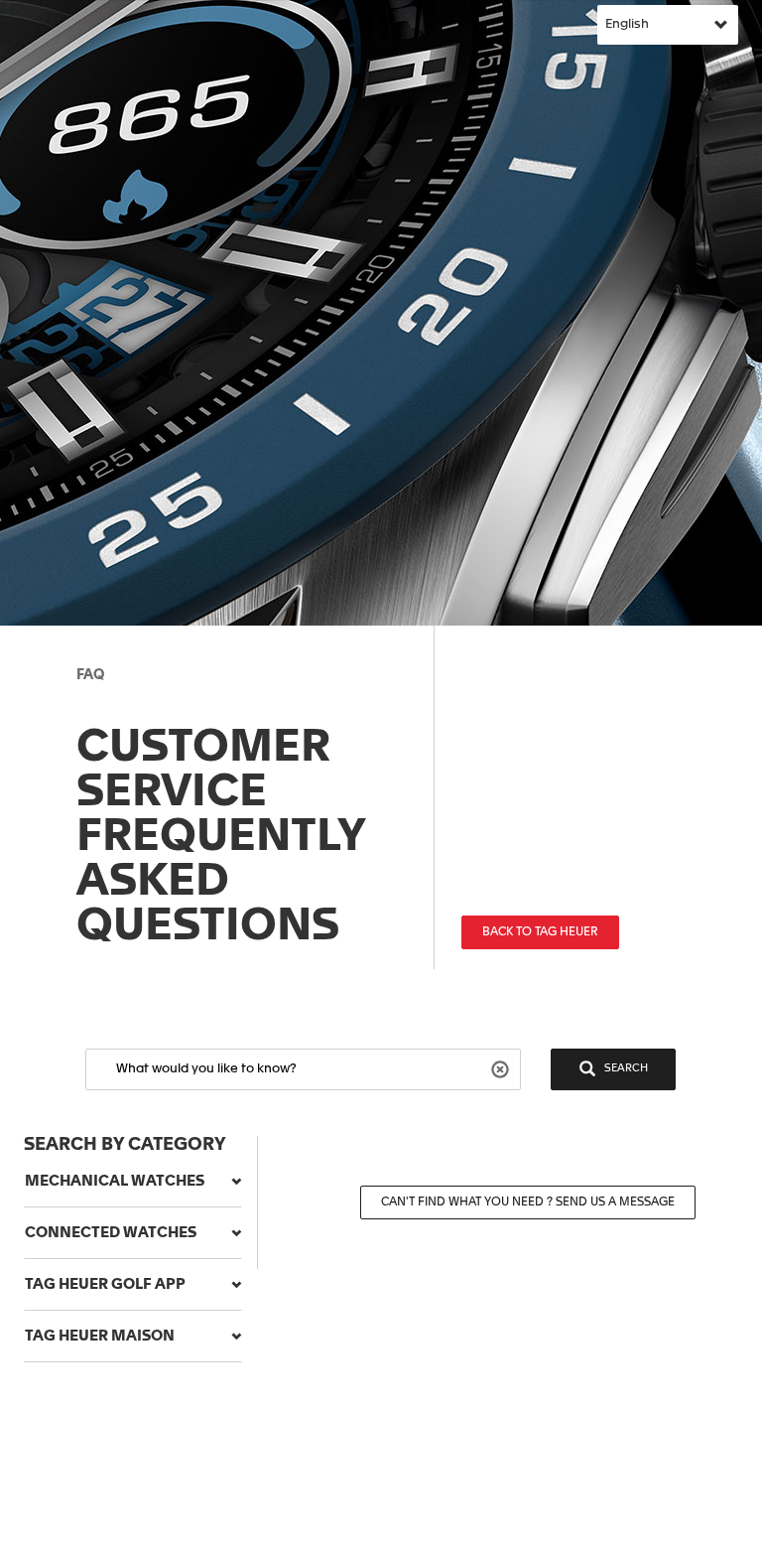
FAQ (90, 675)
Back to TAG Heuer (540, 932)
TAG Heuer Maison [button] (100, 1336)
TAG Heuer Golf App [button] (105, 1284)
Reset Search (502, 1068)
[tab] (133, 1181)
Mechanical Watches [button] (114, 1181)
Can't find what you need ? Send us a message (528, 1202)
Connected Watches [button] (110, 1232)
